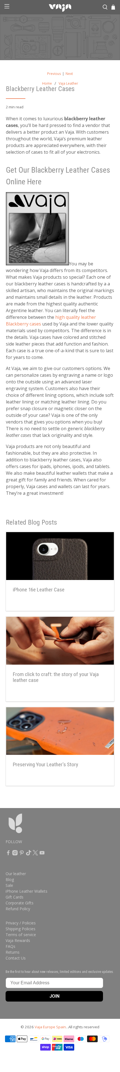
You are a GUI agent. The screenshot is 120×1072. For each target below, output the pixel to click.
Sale (9, 885)
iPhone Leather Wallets (26, 891)
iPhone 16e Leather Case (38, 589)
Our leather (16, 873)
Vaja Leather (68, 83)
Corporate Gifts (19, 902)
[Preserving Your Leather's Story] (60, 731)
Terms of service (21, 934)
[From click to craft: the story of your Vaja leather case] (60, 641)
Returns (13, 952)
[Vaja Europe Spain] (60, 7)
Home (47, 83)
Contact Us (16, 958)
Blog (10, 879)
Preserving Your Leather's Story (45, 764)
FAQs (10, 946)
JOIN (54, 996)
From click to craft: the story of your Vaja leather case (56, 677)
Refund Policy (18, 908)
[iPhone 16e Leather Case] (60, 556)
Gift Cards (14, 897)
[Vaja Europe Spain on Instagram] (15, 853)
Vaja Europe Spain (50, 1026)
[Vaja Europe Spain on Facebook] (8, 853)
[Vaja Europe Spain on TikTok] (28, 853)
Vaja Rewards (18, 940)
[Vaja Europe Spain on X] (35, 853)
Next (69, 73)
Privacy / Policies (21, 923)
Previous (54, 73)
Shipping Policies (20, 928)
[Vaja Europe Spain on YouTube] (42, 853)
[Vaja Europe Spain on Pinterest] (21, 853)
